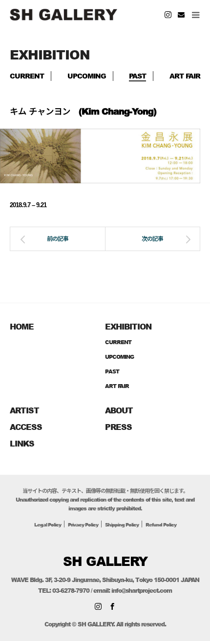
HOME (22, 326)
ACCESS (26, 426)
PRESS (118, 426)
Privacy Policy (83, 524)
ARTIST (24, 410)
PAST (137, 75)
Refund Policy (161, 524)
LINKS (22, 443)
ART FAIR (184, 75)
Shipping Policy (122, 524)
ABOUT (119, 410)
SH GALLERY (105, 561)
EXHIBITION (128, 326)
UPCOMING (86, 75)
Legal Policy (47, 524)
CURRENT (27, 75)
